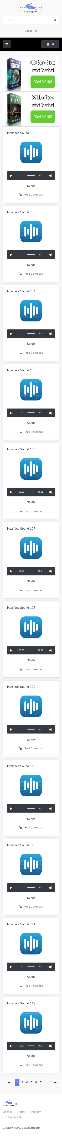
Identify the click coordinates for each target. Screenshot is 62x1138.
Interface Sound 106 (21, 449)
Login (28, 31)
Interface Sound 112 (21, 1003)
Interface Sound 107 (21, 529)
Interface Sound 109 (21, 687)
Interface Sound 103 (21, 212)
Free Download (33, 195)
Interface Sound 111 (21, 924)
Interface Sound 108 (21, 608)
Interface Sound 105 (21, 370)
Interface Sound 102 (21, 133)
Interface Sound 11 (20, 766)
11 (50, 1082)
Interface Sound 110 (21, 845)
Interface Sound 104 (21, 291)
